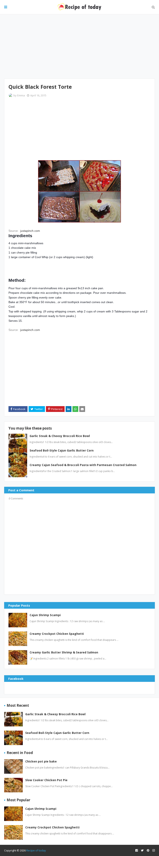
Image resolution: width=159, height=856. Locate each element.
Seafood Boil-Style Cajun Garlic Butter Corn (62, 450)
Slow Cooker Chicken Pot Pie (46, 780)
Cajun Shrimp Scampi (45, 615)
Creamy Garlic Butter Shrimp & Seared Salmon (64, 652)
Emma (21, 95)
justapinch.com (30, 230)
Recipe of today (36, 850)
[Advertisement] (79, 46)
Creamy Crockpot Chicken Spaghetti (57, 634)
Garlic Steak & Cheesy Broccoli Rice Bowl (60, 436)
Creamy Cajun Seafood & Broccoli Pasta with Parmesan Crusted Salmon (83, 465)
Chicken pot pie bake (41, 761)
